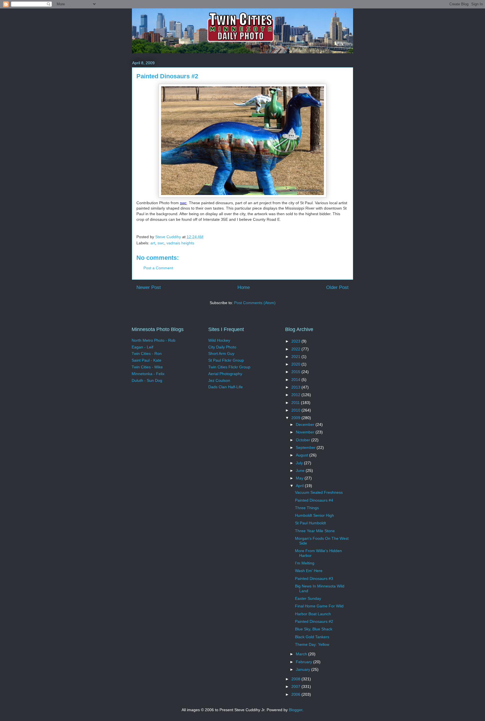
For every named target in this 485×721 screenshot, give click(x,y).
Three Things (307, 508)
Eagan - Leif (142, 347)
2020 (296, 364)
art (152, 243)
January (303, 669)
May (300, 478)
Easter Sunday (308, 598)
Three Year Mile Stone (315, 531)
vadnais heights (180, 243)
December (305, 424)
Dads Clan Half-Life (225, 387)
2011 (296, 402)
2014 (296, 379)
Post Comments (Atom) (255, 302)
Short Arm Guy (221, 353)
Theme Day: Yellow (312, 644)
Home (243, 287)
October (303, 440)
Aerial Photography (225, 373)
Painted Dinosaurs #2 (314, 621)
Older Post (337, 287)
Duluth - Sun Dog (147, 380)
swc (183, 203)
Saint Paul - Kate (146, 360)
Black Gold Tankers (312, 637)
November (305, 432)
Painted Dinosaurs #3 (314, 578)
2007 (296, 686)
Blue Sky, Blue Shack (313, 629)
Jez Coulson (219, 380)
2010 (296, 410)
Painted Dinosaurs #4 (314, 500)
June (301, 470)
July (300, 463)
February (304, 662)
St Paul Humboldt (310, 523)
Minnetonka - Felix (148, 373)
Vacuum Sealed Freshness (319, 492)
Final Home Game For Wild (319, 606)
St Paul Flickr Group (226, 360)
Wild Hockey (219, 340)
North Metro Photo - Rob (153, 340)
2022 (296, 349)
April (300, 485)
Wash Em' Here (308, 570)
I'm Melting (304, 563)
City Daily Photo (222, 347)
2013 (296, 387)
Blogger (295, 710)
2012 (296, 394)
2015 (296, 371)
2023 (296, 341)
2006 (296, 694)
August (302, 455)
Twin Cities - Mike (147, 367)
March (302, 654)
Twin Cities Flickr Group (229, 367)
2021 (296, 356)
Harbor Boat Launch (313, 614)
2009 (296, 417)
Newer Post (148, 287)
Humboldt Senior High (314, 515)
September (306, 447)
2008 (296, 679)
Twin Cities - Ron (147, 353)
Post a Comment (158, 268)
